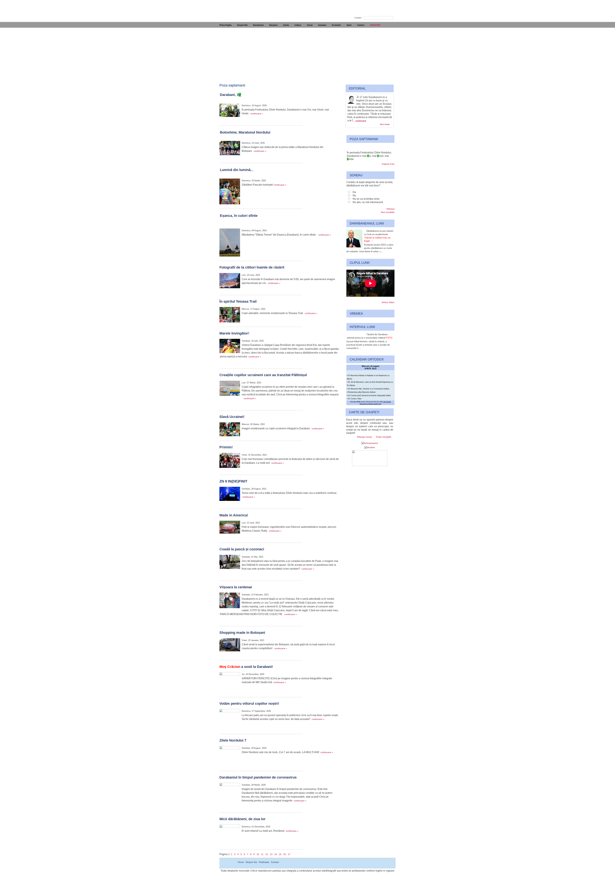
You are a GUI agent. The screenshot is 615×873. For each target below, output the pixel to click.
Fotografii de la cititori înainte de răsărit (251, 267)
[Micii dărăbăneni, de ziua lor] (229, 835)
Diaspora (273, 25)
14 (276, 854)
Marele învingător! (234, 333)
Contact (360, 25)
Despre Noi (242, 25)
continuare (360, 120)
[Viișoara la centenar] (229, 601)
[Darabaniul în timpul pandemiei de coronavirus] (229, 793)
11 (262, 854)
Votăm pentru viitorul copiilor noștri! (249, 704)
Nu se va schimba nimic (366, 198)
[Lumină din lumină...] (229, 192)
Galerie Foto (388, 164)
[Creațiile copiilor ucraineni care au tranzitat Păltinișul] (229, 389)
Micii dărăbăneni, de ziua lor (242, 819)
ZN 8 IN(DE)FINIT (233, 481)
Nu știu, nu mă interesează (368, 202)
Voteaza (390, 209)
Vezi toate (385, 124)
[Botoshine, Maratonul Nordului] (229, 148)
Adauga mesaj (364, 437)
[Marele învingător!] (229, 346)
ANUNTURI (375, 25)
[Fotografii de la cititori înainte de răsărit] (229, 281)
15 (280, 854)
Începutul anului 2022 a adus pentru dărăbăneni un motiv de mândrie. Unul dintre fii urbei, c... (369, 248)
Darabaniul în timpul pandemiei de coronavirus (258, 777)
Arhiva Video (388, 302)
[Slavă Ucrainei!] (229, 429)
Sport (349, 25)
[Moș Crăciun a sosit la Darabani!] (229, 683)
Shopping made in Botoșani (242, 633)
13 (271, 854)
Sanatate (322, 25)
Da (354, 192)
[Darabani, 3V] (229, 110)
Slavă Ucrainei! (231, 417)
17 (289, 854)
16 (285, 854)
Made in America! (233, 515)
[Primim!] (229, 461)
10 (258, 854)
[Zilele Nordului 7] (229, 756)
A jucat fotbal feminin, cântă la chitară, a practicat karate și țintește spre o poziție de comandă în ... (368, 344)
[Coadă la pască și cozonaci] (229, 562)
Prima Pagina (225, 25)
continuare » (256, 113)
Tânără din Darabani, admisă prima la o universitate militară (369, 336)
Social (309, 25)
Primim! (226, 447)
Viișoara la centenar (235, 587)
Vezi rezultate (387, 212)
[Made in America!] (229, 527)
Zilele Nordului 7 (232, 740)
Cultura (298, 25)
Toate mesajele (383, 437)
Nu (354, 195)
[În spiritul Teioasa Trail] (229, 315)
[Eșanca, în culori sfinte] (229, 242)
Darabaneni (258, 25)
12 (267, 854)
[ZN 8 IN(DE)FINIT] (229, 494)
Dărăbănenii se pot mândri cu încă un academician (378, 236)
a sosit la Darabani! (246, 667)
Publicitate (264, 862)
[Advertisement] (307, 51)
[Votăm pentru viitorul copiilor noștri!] (229, 719)
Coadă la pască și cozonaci (241, 549)
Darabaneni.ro (236, 8)
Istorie (286, 25)
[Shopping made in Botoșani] (229, 645)
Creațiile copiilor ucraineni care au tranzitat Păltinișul (263, 375)
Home (241, 862)
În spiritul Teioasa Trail (238, 301)
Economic (336, 25)
